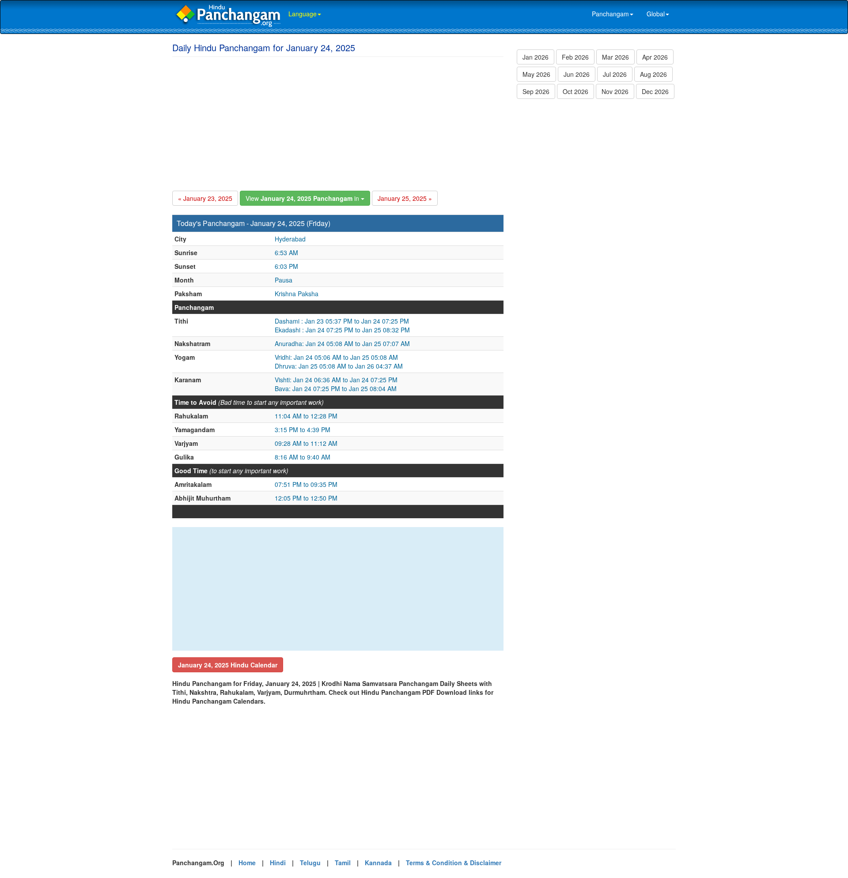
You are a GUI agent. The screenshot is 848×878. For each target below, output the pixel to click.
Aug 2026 (653, 74)
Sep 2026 (535, 91)
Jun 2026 (577, 74)
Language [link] (302, 13)
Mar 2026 (615, 57)
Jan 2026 (535, 57)
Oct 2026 (575, 91)
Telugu (310, 862)
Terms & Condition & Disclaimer (453, 862)
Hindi (278, 862)
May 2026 (536, 74)
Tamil (343, 862)
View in (303, 198)
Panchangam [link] (610, 13)
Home (247, 862)
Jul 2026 (615, 74)
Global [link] (656, 13)
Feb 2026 (575, 57)
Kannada (378, 862)
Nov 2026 (615, 91)
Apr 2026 (655, 57)
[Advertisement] (338, 122)
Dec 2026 (655, 91)
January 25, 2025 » (405, 198)
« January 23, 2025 (205, 198)
